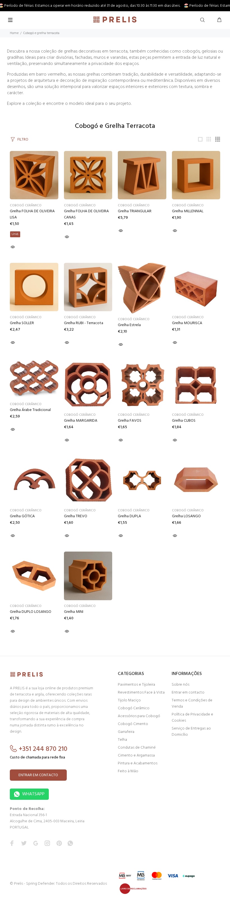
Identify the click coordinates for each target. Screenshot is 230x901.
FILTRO (22, 140)
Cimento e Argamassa (136, 755)
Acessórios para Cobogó (139, 716)
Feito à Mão (128, 771)
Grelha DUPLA (129, 516)
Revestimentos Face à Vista (141, 692)
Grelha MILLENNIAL (187, 211)
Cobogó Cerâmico (26, 205)
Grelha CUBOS (184, 420)
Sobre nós (180, 684)
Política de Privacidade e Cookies (192, 717)
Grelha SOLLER (22, 323)
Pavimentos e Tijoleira (136, 684)
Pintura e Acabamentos (137, 763)
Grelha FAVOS (129, 420)
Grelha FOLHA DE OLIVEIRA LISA (32, 214)
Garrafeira (126, 732)
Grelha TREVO (75, 516)
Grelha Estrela (129, 325)
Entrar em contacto (188, 692)
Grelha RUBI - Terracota (83, 323)
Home (14, 33)
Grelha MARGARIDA (80, 420)
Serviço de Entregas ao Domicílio (191, 731)
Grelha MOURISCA (187, 323)
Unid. (15, 234)
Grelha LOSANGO (186, 516)
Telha (122, 740)
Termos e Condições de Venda (192, 703)
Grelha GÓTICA (22, 516)
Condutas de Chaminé (137, 747)
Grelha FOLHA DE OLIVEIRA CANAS (86, 214)
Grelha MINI (73, 612)
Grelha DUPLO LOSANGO (30, 612)
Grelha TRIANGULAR (134, 211)
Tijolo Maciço (129, 700)
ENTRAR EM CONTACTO (38, 775)
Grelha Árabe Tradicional (30, 410)
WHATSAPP (33, 794)
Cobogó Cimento (133, 724)
